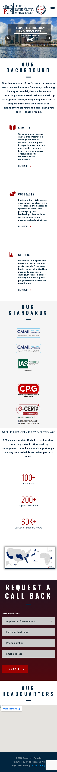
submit (14, 668)
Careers (24, 255)
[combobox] (28, 621)
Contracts (26, 194)
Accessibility (38, 765)
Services (29, 40)
